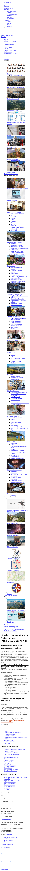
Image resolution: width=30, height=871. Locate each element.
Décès (12, 223)
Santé (12, 353)
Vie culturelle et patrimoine (11, 769)
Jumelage (6, 789)
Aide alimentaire (15, 357)
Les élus (6, 731)
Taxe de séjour (14, 327)
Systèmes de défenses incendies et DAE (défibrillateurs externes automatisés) (19, 394)
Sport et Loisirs (8, 768)
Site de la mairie (11, 11)
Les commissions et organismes (12, 732)
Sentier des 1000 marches (17, 251)
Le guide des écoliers (16, 417)
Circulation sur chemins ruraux (19, 276)
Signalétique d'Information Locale (19, 248)
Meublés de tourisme (16, 325)
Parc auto (9, 17)
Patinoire (9, 15)
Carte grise (13, 215)
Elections (13, 221)
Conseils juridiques (16, 361)
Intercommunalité (15, 160)
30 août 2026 (7, 2)
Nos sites (6, 9)
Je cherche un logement (17, 377)
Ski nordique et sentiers (10, 41)
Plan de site (7, 842)
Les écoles (13, 419)
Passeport (13, 216)
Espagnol (9, 26)
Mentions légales (8, 840)
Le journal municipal (9, 741)
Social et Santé (8, 762)
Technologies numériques (17, 252)
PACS (12, 219)
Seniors (13, 355)
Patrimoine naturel (15, 282)
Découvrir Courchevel (10, 495)
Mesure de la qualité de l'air (18, 281)
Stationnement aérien (16, 303)
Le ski (12, 444)
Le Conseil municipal (9, 734)
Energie (13, 272)
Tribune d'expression (16, 75)
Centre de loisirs (15, 424)
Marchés (13, 328)
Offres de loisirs (15, 455)
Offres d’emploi (8, 47)
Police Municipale (15, 397)
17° (5, 5)
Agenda (6, 39)
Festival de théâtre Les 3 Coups (19, 474)
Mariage (13, 218)
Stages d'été (14, 443)
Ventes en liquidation (16, 324)
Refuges (13, 449)
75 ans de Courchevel (9, 786)
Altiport (9, 12)
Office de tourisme (15, 319)
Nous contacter (8, 743)
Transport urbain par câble (17, 299)
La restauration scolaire (17, 420)
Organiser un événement (10, 771)
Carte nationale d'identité (17, 213)
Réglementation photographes (18, 318)
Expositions (14, 479)
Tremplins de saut (12, 14)
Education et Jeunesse (10, 766)
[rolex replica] (4, 869)
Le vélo (13, 453)
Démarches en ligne (9, 42)
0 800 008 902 (8, 834)
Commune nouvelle (9, 735)
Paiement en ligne (8, 751)
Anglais (9, 21)
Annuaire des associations (17, 458)
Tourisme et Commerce (10, 759)
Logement (6, 763)
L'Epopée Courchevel (10, 782)
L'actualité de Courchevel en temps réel (14, 749)
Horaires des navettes (9, 44)
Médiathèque (10, 18)
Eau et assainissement (16, 270)
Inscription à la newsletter (10, 837)
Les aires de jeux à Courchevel (19, 427)
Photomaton (14, 230)
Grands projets (14, 249)
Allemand (9, 23)
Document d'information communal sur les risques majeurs (20, 403)
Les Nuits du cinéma (16, 477)
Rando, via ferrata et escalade (18, 452)
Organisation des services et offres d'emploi (15, 737)
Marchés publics (8, 46)
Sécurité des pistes (15, 400)
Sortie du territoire (15, 224)
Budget (6, 738)
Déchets (13, 269)
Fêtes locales (14, 473)
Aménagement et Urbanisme (11, 754)
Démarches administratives (11, 752)
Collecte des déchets (16, 278)
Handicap (13, 363)
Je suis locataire (15, 379)
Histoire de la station (9, 783)
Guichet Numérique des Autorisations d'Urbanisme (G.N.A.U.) (18, 227)
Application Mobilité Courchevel (19, 296)
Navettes (13, 297)
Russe (8, 24)
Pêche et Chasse (15, 456)
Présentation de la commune (11, 780)
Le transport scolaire (16, 422)
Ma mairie (6, 59)
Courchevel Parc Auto (10, 50)
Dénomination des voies (17, 246)
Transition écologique (16, 267)
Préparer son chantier (16, 245)
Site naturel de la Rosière (17, 450)
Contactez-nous (8, 52)
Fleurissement (14, 273)
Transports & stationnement (11, 757)
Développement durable (10, 595)
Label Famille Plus (15, 321)
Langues (6, 20)
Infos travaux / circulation (10, 53)
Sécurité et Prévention (10, 765)
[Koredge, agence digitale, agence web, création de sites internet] (9, 847)
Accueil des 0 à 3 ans (16, 398)
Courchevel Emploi (9, 760)
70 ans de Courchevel (9, 785)
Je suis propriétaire (15, 376)
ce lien (8, 704)
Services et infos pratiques (11, 174)
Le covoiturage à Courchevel (18, 300)
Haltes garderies (15, 425)
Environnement (8, 755)
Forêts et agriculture (16, 275)
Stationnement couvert (16, 305)
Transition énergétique (16, 279)
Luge (12, 401)
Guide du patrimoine (16, 480)
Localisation (7, 788)
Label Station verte (16, 322)
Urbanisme (7, 49)
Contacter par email (6, 819)
